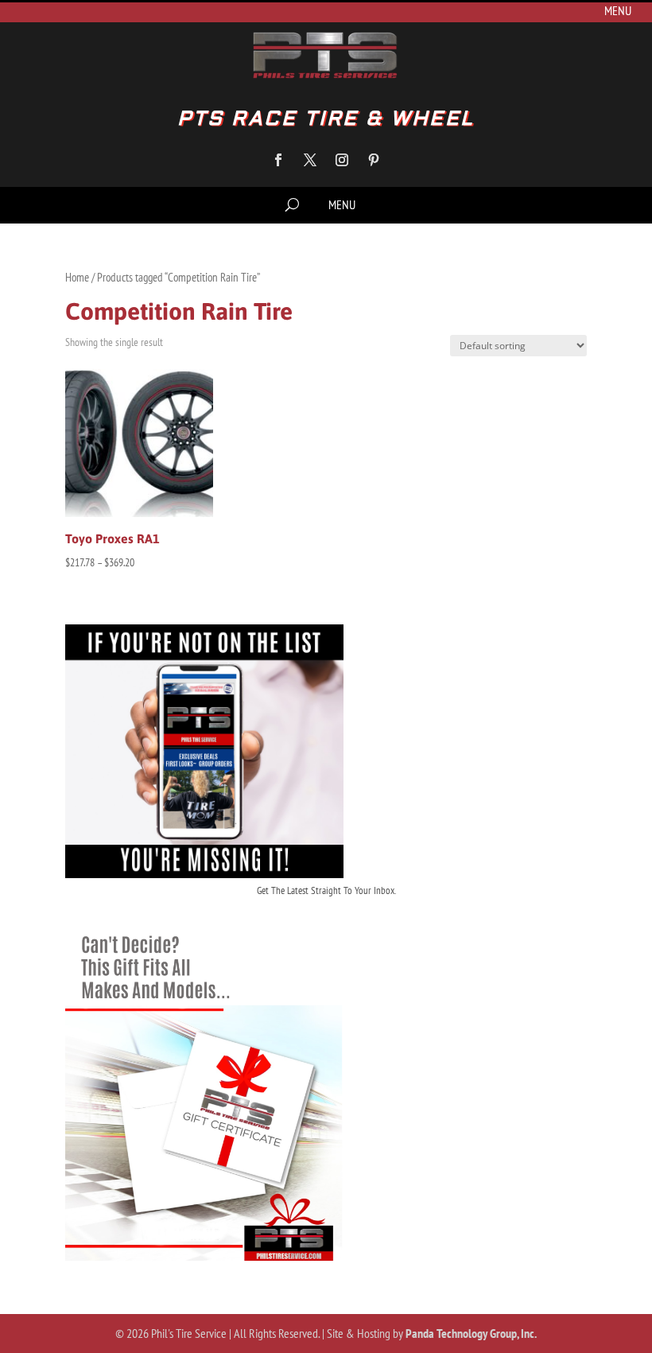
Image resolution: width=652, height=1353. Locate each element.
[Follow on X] (310, 160)
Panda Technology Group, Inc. (471, 1333)
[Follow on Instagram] (342, 160)
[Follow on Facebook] (278, 160)
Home (77, 277)
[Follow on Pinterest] (373, 160)
